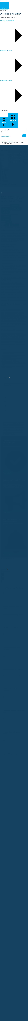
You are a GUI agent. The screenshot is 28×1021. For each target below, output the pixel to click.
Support (13, 433)
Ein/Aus (9, 222)
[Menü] (24, 135)
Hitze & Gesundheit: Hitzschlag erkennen (13, 627)
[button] (14, 171)
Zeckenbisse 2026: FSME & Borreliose (13, 669)
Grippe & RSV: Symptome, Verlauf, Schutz (13, 753)
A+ (16, 225)
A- (6, 225)
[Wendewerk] (3, 0)
